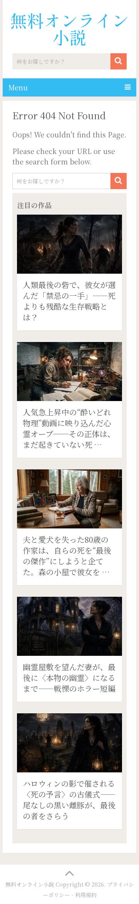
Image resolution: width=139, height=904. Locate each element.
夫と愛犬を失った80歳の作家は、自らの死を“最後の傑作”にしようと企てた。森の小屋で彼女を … (67, 555)
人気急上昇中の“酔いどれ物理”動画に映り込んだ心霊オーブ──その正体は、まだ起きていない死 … (69, 428)
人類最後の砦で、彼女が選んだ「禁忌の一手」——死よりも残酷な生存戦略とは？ (69, 301)
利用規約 (86, 895)
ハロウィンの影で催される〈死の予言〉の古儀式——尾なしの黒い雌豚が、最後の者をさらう (69, 799)
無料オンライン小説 (69, 28)
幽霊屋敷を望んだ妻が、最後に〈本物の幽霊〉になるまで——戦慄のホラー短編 (69, 677)
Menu (18, 87)
